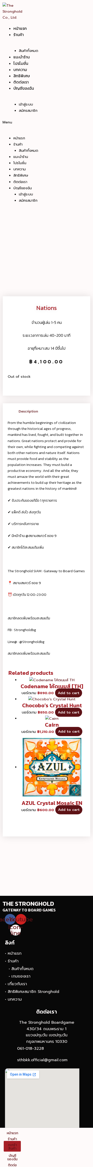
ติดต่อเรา (21, 82)
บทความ (20, 70)
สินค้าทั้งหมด (28, 50)
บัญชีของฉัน (23, 88)
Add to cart (68, 693)
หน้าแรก (20, 28)
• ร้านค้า (12, 961)
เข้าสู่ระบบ (26, 104)
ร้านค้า (18, 35)
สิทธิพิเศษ (21, 76)
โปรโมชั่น (20, 63)
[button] (33, 122)
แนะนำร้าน (21, 57)
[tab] (52, 411)
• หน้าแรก (13, 953)
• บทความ (13, 999)
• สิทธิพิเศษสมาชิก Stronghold (32, 992)
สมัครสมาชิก (28, 110)
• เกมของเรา (20, 976)
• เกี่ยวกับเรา (16, 984)
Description (28, 411)
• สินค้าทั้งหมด (21, 969)
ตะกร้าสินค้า (12, 1146)
